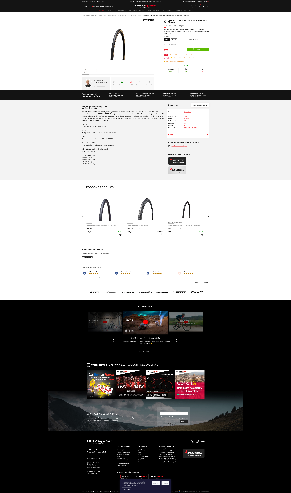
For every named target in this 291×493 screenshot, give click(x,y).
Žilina (103, 1)
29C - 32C (194, 128)
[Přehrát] (105, 321)
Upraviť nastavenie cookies (116, 491)
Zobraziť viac (168, 33)
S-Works (85, 109)
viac (208, 1)
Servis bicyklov (142, 451)
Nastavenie (126, 489)
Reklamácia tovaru (122, 451)
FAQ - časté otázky (143, 456)
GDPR (118, 456)
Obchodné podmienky (123, 454)
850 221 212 (87, 6)
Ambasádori (141, 458)
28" (185, 120)
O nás (139, 460)
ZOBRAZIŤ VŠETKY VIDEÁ (144, 351)
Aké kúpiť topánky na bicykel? (168, 461)
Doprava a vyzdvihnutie (123, 452)
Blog (139, 452)
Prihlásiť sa (184, 421)
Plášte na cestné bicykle (179, 146)
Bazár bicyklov (121, 458)
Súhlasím (165, 483)
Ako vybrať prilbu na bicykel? (167, 460)
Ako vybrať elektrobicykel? (166, 452)
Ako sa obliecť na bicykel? (166, 458)
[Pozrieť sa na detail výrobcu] (148, 20)
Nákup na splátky (121, 465)
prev (83, 216)
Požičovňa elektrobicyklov (145, 461)
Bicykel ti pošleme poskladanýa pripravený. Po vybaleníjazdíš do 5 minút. (145, 95)
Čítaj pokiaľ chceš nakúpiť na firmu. (175, 61)
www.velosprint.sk (92, 473)
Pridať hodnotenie (87, 257)
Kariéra (140, 454)
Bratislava (92, 1)
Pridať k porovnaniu (201, 105)
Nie (185, 123)
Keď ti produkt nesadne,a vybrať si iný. (198, 95)
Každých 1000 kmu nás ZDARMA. (116, 95)
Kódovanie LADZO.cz (203, 491)
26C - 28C (187, 128)
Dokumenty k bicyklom (123, 463)
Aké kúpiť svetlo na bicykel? (167, 456)
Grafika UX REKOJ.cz (191, 491)
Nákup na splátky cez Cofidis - (186, 57)
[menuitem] (101, 11)
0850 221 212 (101, 86)
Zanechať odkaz (109, 6)
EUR (200, 4)
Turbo (186, 116)
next (208, 216)
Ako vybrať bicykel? (165, 449)
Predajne (140, 449)
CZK (200, 6)
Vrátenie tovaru (121, 449)
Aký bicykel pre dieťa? (165, 451)
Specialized (187, 112)
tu (140, 485)
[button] (127, 296)
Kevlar (186, 125)
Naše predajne (85, 1)
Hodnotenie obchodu (122, 460)
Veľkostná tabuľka (193, 39)
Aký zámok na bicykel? (165, 454)
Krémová (186, 118)
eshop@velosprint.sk (97, 452)
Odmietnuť (156, 483)
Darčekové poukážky (122, 461)
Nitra (98, 1)
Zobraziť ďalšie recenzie (201, 282)
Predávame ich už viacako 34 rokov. (169, 95)
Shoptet (183, 491)
